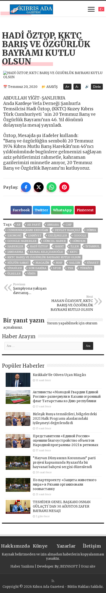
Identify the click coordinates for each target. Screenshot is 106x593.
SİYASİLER (14, 268)
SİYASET (93, 262)
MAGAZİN (42, 262)
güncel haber (54, 241)
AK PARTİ (33, 224)
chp (69, 224)
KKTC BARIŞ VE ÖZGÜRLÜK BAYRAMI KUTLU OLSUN (44, 257)
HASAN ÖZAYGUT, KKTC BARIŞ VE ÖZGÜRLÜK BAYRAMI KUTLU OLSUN (72, 303)
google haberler (21, 241)
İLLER (75, 246)
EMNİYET (34, 235)
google (80, 235)
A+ (67, 87)
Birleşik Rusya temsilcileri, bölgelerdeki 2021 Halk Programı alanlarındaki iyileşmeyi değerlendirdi (65, 418)
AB (18, 224)
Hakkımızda (14, 546)
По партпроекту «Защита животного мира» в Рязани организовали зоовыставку (64, 484)
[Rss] (53, 581)
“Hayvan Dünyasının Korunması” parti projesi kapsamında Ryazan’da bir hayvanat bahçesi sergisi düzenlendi (64, 462)
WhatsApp (62, 210)
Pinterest (85, 210)
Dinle (97, 87)
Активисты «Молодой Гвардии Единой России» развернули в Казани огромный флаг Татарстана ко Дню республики (67, 396)
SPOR (57, 268)
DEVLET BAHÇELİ (67, 230)
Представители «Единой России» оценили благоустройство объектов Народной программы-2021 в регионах (65, 440)
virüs (31, 273)
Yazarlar (66, 546)
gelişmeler (57, 235)
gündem (79, 241)
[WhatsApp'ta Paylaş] (51, 187)
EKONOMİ (14, 235)
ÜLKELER (14, 273)
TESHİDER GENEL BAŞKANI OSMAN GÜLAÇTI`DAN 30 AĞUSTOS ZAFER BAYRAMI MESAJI (61, 506)
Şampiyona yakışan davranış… (30, 289)
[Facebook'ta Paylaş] (26, 187)
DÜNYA (91, 230)
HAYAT (59, 246)
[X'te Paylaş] (39, 187)
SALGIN (74, 262)
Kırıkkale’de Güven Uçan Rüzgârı (59, 375)
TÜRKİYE (86, 268)
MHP (59, 262)
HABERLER (15, 246)
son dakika (37, 268)
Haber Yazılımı (22, 566)
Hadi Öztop (39, 246)
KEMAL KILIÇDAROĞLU (46, 252)
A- (77, 87)
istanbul (93, 246)
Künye (40, 546)
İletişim (92, 546)
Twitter (41, 210)
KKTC (74, 252)
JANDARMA (15, 252)
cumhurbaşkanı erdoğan (27, 230)
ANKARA (53, 224)
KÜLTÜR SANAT (18, 262)
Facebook (21, 210)
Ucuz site (88, 566)
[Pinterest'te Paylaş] (64, 187)
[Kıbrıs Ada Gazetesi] (31, 8)
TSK (70, 268)
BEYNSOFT (69, 566)
